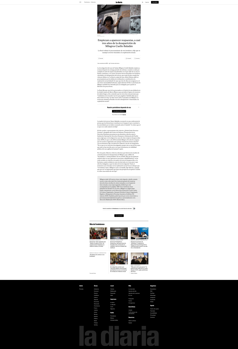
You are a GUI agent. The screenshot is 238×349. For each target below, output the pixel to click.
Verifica (96, 325)
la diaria (112, 302)
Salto (111, 295)
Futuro (95, 308)
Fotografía (131, 298)
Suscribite (155, 2)
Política (96, 318)
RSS (151, 291)
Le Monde (112, 304)
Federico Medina (134, 273)
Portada (81, 289)
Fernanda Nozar (93, 273)
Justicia (96, 310)
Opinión (96, 316)
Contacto (152, 317)
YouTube (152, 293)
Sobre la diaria (132, 320)
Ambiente (96, 289)
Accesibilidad (153, 313)
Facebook (152, 299)
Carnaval (96, 291)
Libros (95, 312)
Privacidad (153, 315)
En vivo (130, 295)
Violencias (93, 2)
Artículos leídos (114, 320)
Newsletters (153, 289)
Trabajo (96, 322)
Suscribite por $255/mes (119, 111)
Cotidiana (96, 295)
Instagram (152, 297)
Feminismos (87, 2)
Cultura (96, 297)
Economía (96, 301)
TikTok (151, 301)
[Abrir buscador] (142, 2)
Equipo (130, 322)
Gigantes (112, 309)
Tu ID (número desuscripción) (133, 313)
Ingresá (124, 114)
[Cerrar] (139, 107)
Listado (130, 310)
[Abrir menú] (80, 2)
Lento (111, 306)
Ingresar (147, 2)
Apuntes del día (132, 291)
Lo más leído (132, 289)
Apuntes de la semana (134, 293)
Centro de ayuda (154, 309)
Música (112, 318)
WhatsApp (152, 295)
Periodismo (113, 316)
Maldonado (113, 291)
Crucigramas (132, 303)
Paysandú (112, 293)
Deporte (96, 299)
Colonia (112, 289)
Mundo (95, 314)
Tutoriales (152, 311)
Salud (95, 320)
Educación (96, 303)
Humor (130, 301)
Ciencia (96, 293)
